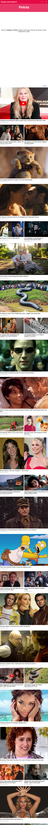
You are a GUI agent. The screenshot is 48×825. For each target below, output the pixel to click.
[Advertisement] (24, 20)
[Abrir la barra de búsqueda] (42, 2)
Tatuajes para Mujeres (9, 2)
